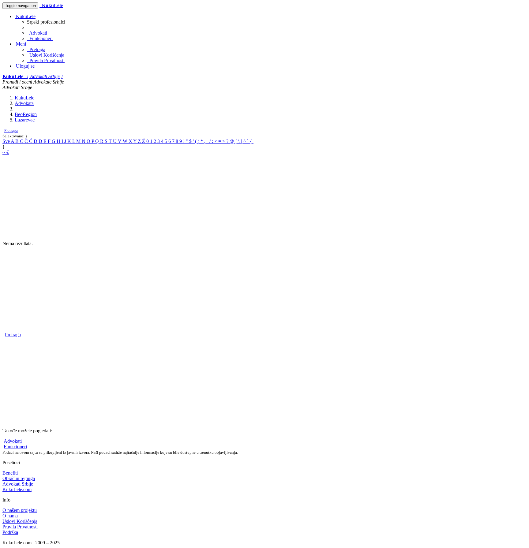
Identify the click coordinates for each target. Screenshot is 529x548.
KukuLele (25, 16)
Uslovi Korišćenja (45, 55)
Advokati (37, 32)
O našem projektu (19, 510)
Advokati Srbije (17, 483)
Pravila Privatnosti (46, 60)
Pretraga (36, 49)
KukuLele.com (17, 489)
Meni (20, 44)
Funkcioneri (40, 38)
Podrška (10, 532)
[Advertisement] (186, 198)
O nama (10, 515)
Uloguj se (25, 66)
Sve (6, 141)
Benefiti (10, 472)
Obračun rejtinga (18, 478)
